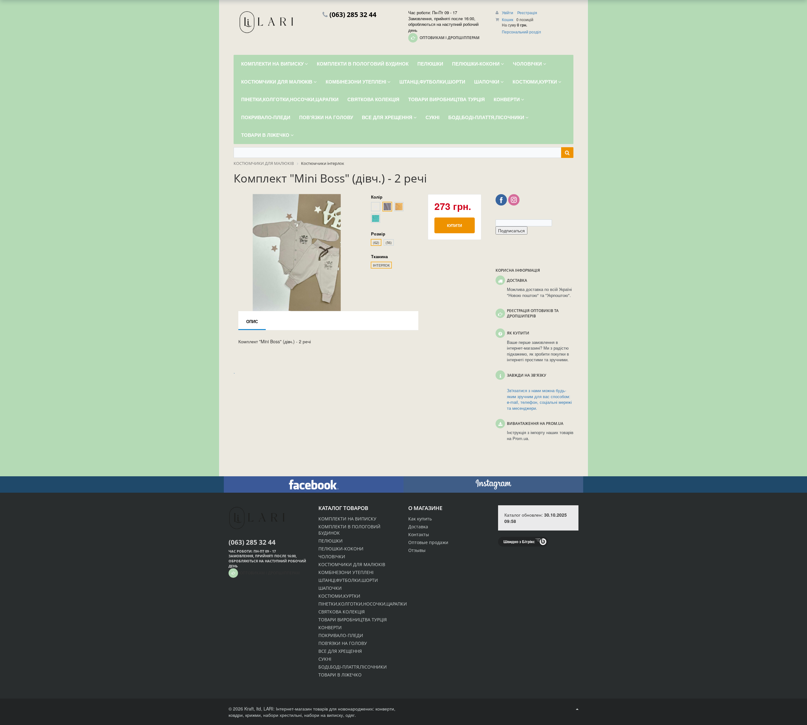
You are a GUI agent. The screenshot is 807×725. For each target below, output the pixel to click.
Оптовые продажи (428, 542)
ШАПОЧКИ (330, 588)
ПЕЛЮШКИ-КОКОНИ (340, 549)
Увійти (508, 12)
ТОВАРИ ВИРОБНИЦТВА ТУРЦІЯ (352, 620)
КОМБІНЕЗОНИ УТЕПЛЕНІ (346, 572)
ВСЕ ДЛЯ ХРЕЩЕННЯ (340, 651)
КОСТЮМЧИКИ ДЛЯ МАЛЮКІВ (351, 564)
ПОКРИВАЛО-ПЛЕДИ (340, 635)
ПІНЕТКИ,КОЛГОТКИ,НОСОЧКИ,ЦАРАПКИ (362, 604)
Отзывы (417, 550)
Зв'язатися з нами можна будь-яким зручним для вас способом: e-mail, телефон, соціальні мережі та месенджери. (539, 399)
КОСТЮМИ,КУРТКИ (339, 596)
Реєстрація (527, 12)
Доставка (418, 527)
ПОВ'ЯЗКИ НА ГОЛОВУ (342, 643)
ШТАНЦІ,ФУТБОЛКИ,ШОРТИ (348, 580)
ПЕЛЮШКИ (330, 541)
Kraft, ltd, (253, 708)
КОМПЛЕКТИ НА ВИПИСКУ (347, 519)
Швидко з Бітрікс (519, 541)
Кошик (507, 19)
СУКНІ (324, 659)
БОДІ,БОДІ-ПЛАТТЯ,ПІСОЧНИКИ (352, 667)
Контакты (418, 534)
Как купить (420, 519)
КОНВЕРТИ (330, 627)
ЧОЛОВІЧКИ (331, 557)
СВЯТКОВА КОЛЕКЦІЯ (341, 612)
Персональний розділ (521, 31)
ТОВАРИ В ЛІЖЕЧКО (340, 675)
